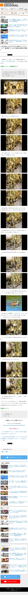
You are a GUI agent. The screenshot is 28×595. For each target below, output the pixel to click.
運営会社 (12, 588)
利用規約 (8, 588)
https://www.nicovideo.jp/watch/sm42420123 (14, 425)
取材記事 (21, 8)
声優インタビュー (4, 12)
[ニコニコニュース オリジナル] (9, 5)
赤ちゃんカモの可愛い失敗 (8, 61)
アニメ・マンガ (7, 9)
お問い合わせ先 (18, 588)
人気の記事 (2, 9)
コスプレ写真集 (26, 9)
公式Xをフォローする (12, 576)
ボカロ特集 (11, 9)
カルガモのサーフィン (18, 313)
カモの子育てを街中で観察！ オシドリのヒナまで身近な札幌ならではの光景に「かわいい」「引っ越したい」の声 (14, 438)
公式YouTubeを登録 (12, 581)
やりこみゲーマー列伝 (23, 13)
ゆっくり (16, 8)
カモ (4, 451)
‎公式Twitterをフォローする (15, 457)
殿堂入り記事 (14, 12)
